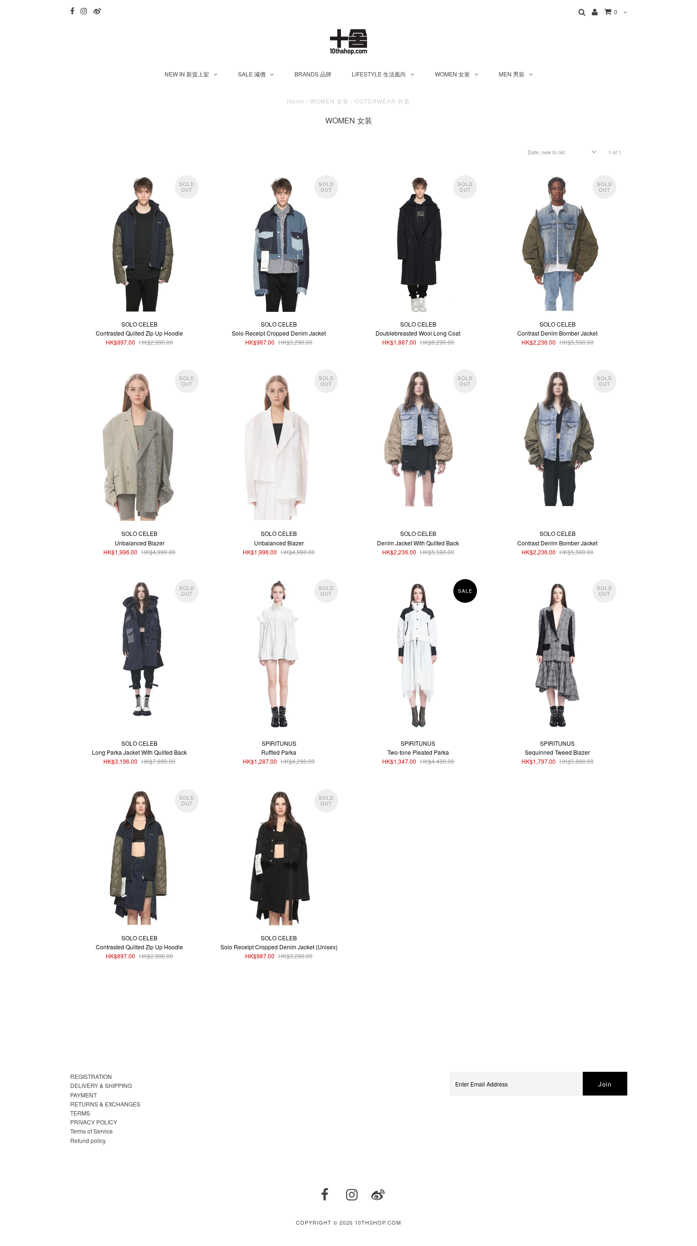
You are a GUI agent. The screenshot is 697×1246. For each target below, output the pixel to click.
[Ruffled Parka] (278, 654)
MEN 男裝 (511, 74)
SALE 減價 (252, 74)
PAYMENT (83, 1095)
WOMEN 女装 (452, 74)
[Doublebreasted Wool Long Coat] (418, 243)
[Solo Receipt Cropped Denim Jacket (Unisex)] (278, 856)
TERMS (80, 1113)
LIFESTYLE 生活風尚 (379, 74)
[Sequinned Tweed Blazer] (557, 654)
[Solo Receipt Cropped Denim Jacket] (278, 243)
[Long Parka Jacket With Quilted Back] (139, 647)
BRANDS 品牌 (312, 74)
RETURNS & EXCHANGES (105, 1104)
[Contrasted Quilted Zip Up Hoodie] (139, 243)
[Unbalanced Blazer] (139, 445)
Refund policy (88, 1140)
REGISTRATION (91, 1076)
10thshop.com (378, 1222)
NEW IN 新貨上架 (187, 74)
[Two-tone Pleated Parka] (418, 654)
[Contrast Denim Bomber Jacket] (557, 243)
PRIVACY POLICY (93, 1122)
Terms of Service (91, 1131)
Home (295, 101)
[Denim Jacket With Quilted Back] (418, 437)
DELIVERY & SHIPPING (101, 1085)
